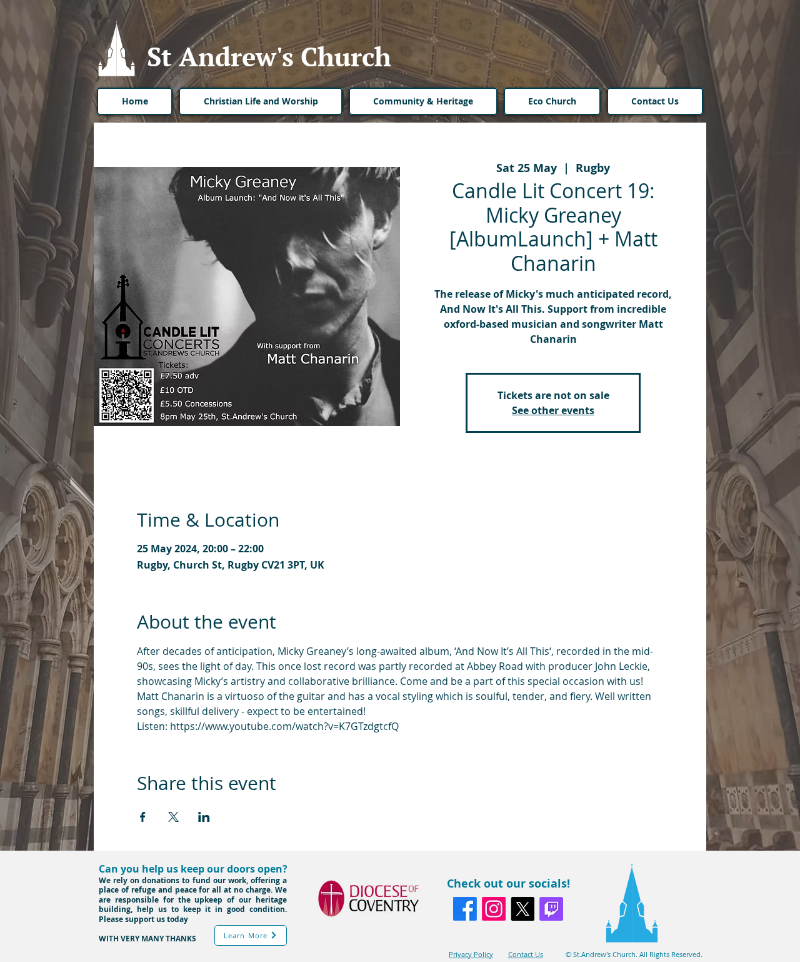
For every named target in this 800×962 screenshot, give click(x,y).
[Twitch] (551, 909)
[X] (522, 909)
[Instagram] (494, 909)
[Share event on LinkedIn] (204, 817)
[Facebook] (465, 909)
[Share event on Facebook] (143, 817)
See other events (553, 410)
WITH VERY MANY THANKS (147, 938)
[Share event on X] (173, 817)
